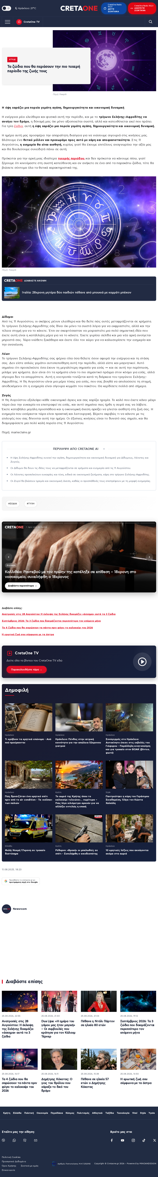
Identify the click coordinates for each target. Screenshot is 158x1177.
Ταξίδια (109, 1113)
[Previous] (8, 557)
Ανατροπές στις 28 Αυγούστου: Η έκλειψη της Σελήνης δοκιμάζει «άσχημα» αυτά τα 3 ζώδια (59, 614)
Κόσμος (70, 1113)
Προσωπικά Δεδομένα (14, 1162)
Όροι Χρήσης (9, 1166)
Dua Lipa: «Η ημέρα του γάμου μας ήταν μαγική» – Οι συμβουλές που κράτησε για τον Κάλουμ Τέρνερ (58, 1029)
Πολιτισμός (83, 1113)
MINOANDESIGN (147, 1164)
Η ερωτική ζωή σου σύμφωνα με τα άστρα (28, 634)
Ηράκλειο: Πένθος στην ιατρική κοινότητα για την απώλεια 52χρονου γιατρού (78, 742)
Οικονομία (42, 1113)
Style (12, 59)
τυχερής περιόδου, (71, 158)
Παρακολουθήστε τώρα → (26, 669)
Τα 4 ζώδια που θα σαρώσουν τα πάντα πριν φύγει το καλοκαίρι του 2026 (47, 627)
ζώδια (18, 126)
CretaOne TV (32, 22)
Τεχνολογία (123, 1113)
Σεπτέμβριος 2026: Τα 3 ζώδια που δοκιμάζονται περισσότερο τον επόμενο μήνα (51, 621)
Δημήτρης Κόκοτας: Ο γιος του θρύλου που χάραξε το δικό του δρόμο (56, 1085)
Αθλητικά (97, 1113)
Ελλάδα (17, 1113)
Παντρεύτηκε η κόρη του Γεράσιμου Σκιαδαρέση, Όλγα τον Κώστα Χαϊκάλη (127, 799)
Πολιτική (29, 1113)
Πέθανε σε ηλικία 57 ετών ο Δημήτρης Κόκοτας (95, 1083)
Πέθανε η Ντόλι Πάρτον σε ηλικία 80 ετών (97, 1023)
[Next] (149, 557)
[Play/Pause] (79, 557)
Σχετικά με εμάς (29, 1166)
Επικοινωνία (8, 1170)
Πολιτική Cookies (11, 1157)
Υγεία (152, 1113)
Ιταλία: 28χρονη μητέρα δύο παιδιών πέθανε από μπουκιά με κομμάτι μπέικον (76, 292)
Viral (134, 1113)
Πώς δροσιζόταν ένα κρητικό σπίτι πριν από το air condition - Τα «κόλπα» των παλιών (28, 799)
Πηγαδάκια (57, 1113)
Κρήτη (6, 1113)
